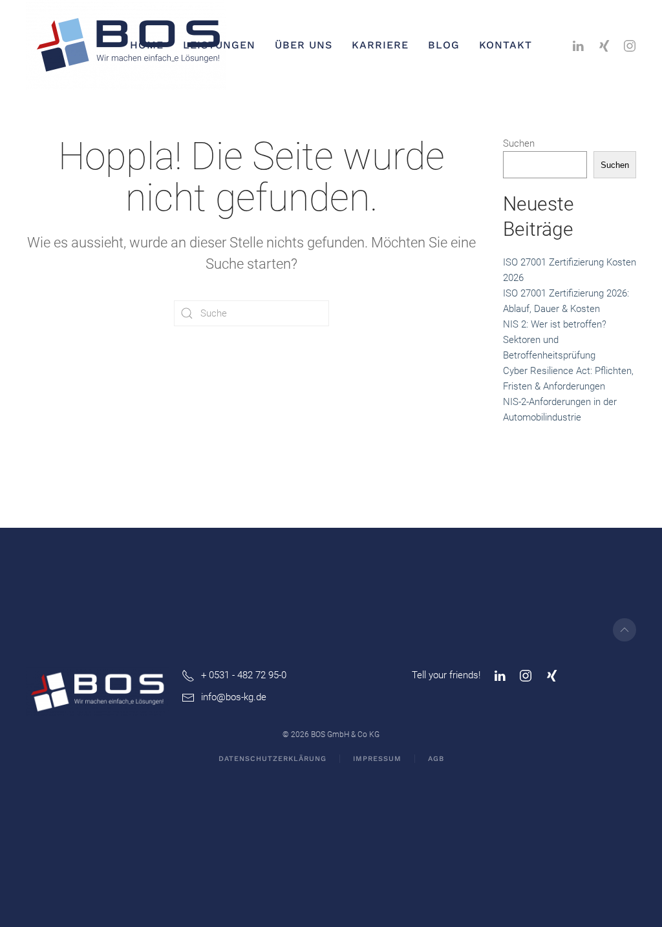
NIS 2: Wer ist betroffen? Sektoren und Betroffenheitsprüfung (554, 339)
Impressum (377, 759)
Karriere (380, 45)
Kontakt (505, 45)
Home (147, 45)
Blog (444, 45)
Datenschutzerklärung (272, 759)
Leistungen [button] (219, 45)
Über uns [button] (303, 45)
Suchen (519, 143)
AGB (436, 759)
